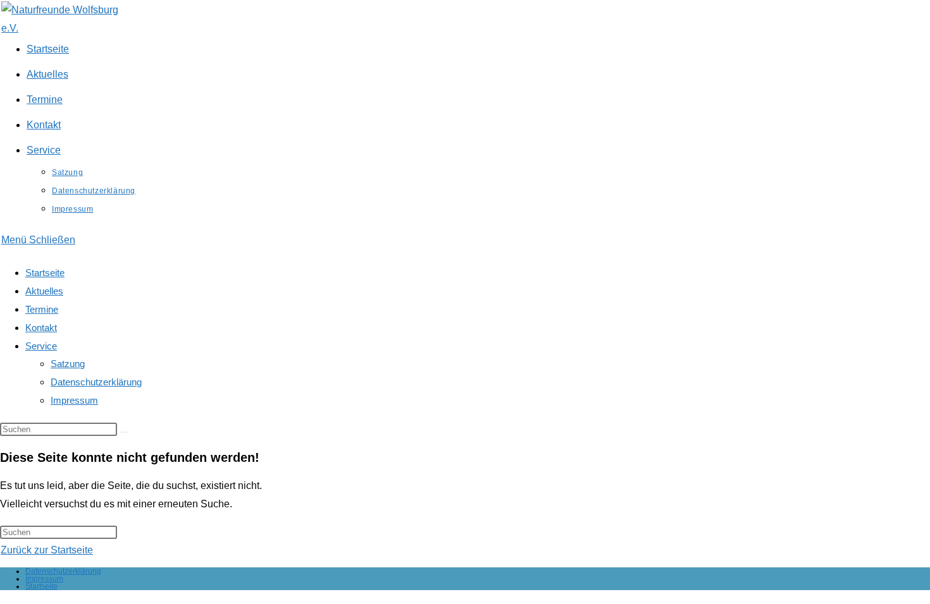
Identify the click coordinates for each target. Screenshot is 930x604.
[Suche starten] (124, 432)
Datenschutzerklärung (96, 382)
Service (41, 346)
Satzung (68, 363)
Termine (41, 309)
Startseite (45, 272)
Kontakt (41, 327)
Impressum (74, 400)
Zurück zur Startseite (47, 550)
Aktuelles (44, 291)
